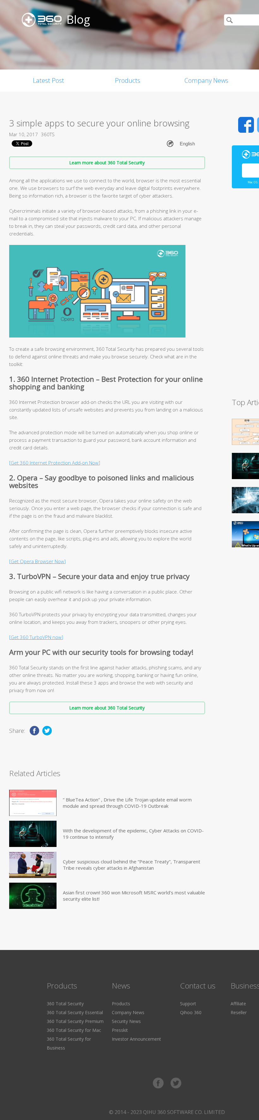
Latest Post (48, 80)
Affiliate (238, 1004)
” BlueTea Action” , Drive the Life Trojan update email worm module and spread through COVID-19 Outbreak (127, 802)
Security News (126, 1021)
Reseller (239, 1012)
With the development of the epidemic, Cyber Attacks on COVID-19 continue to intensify (133, 833)
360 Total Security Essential (75, 1012)
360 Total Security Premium (75, 1021)
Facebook (246, 125)
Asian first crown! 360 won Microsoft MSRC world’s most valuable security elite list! (134, 895)
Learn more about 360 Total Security (107, 163)
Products (127, 80)
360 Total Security (65, 1004)
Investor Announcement (136, 1039)
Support (188, 1004)
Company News (206, 80)
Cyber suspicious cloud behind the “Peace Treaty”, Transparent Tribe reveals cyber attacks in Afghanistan (131, 864)
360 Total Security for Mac (74, 1030)
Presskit (120, 1030)
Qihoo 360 (191, 1012)
